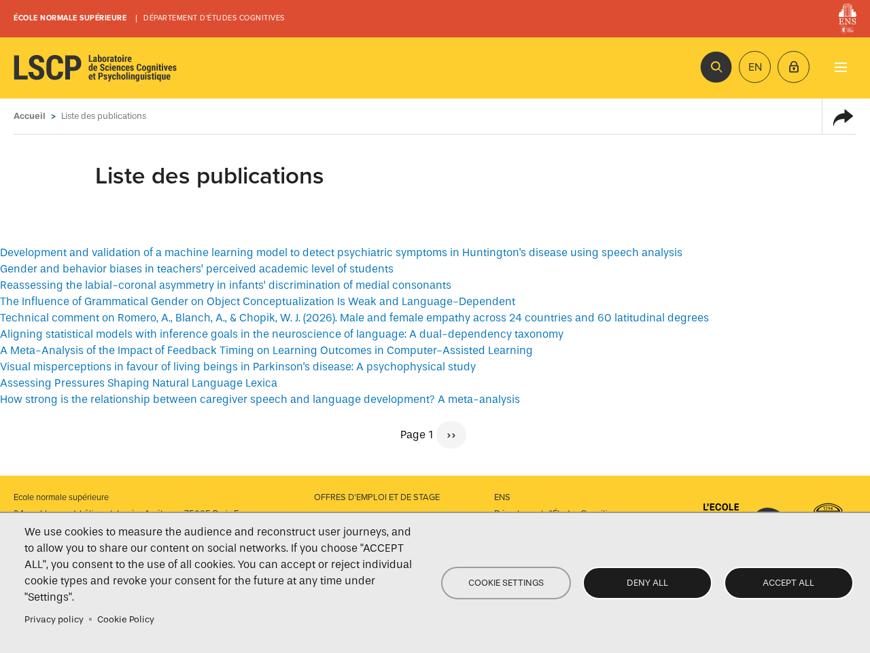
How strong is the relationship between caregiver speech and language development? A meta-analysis (260, 399)
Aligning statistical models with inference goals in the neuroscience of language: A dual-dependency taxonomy (281, 334)
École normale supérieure (70, 18)
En (755, 67)
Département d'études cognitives (214, 18)
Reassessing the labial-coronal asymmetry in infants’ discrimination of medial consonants (225, 285)
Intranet (794, 67)
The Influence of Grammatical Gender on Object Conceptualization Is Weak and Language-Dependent (257, 301)
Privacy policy (54, 619)
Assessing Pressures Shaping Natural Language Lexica (138, 382)
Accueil (30, 116)
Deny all (647, 582)
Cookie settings (506, 582)
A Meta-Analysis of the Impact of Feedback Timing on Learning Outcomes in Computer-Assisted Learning (266, 350)
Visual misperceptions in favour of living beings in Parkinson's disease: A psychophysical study (238, 366)
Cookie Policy (125, 619)
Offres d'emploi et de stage (377, 497)
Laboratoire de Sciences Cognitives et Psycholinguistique (95, 68)
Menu (840, 67)
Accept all (788, 582)
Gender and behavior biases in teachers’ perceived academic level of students (197, 268)
